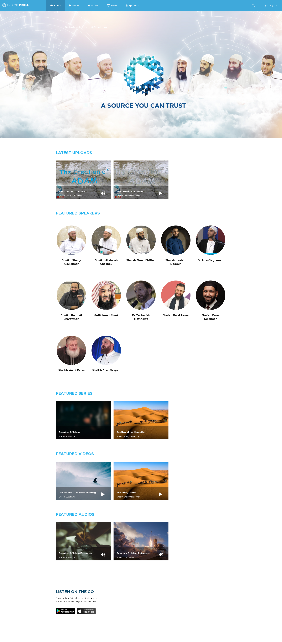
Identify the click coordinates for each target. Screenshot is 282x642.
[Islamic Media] (15, 5)
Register (274, 5)
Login (265, 5)
